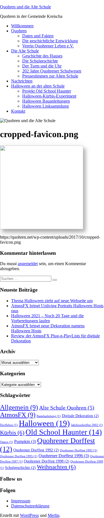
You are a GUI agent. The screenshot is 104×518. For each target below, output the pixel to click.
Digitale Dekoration (80, 416)
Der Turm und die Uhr (42, 66)
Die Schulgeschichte (40, 61)
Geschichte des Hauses (42, 56)
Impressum (20, 500)
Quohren (19, 30)
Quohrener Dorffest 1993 (78, 450)
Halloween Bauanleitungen (46, 101)
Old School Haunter (64, 432)
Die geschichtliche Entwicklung (50, 40)
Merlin (53, 515)
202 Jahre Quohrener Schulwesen (51, 71)
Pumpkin (25, 441)
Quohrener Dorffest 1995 (18, 456)
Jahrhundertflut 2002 (87, 425)
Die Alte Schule (25, 51)
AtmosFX (17, 414)
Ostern (6, 442)
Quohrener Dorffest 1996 (64, 455)
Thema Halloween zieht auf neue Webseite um (52, 300)
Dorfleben (9, 425)
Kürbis (12, 432)
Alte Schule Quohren (66, 408)
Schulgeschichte (20, 468)
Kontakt (18, 111)
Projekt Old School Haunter (46, 91)
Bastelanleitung (49, 416)
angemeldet (28, 263)
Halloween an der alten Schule (38, 86)
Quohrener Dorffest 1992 (36, 450)
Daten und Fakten (38, 35)
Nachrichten (21, 81)
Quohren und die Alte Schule (25, 6)
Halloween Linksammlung (45, 106)
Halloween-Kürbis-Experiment (49, 96)
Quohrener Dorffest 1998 (46, 461)
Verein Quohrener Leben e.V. (48, 45)
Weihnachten (56, 467)
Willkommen (22, 25)
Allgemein (19, 407)
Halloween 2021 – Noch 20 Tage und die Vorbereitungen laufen (47, 318)
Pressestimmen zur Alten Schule (50, 76)
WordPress (29, 515)
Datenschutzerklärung (30, 506)
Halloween (44, 423)
